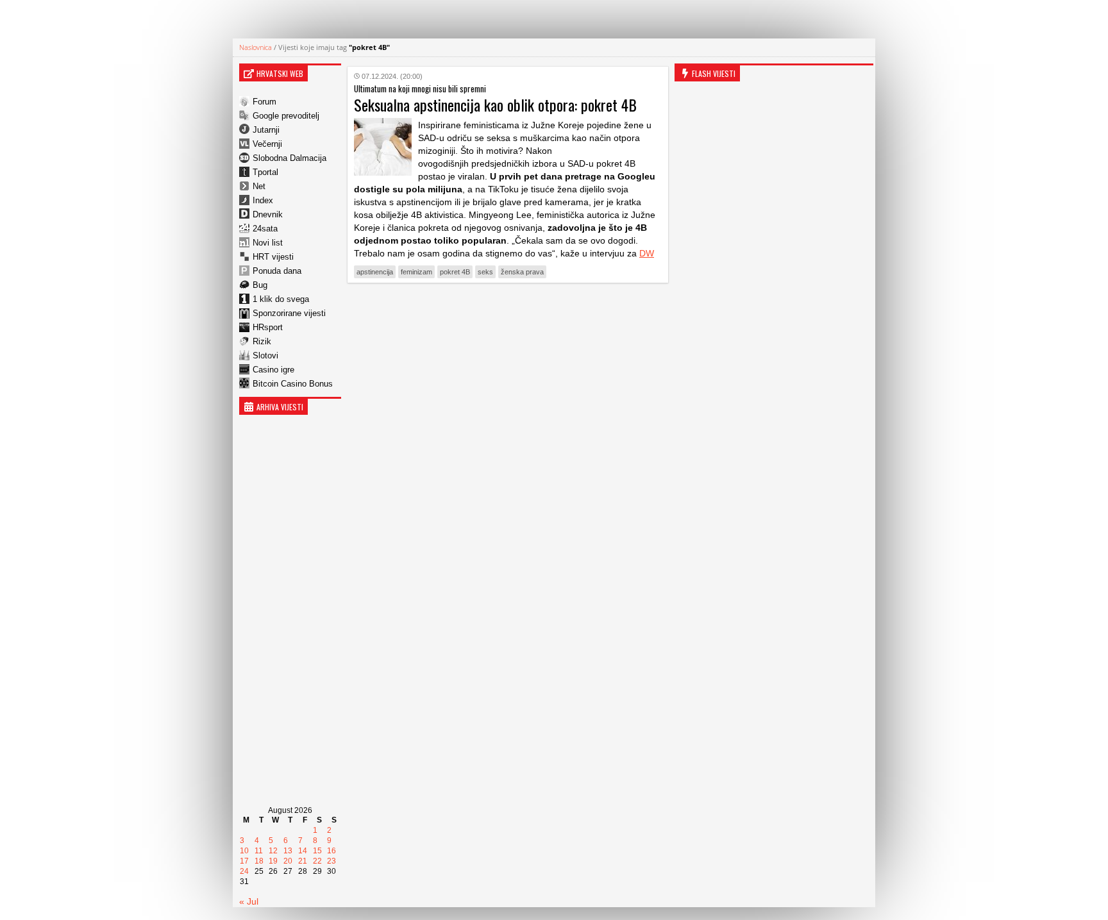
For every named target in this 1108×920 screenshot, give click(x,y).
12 (273, 850)
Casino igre (273, 369)
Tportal (265, 172)
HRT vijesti (273, 257)
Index (263, 200)
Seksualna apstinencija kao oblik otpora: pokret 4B (495, 104)
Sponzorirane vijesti (289, 313)
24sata (265, 228)
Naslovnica (255, 47)
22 (317, 861)
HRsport (268, 327)
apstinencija (375, 272)
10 (244, 850)
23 (331, 861)
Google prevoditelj (286, 116)
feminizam (416, 272)
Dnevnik (268, 214)
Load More (508, 312)
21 (302, 861)
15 (317, 850)
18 (259, 861)
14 (302, 850)
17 (244, 861)
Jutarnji (266, 130)
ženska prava (522, 272)
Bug (260, 285)
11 (259, 850)
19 (273, 861)
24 (244, 871)
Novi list (268, 242)
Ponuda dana (277, 271)
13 (287, 850)
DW (646, 253)
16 (331, 850)
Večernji (267, 144)
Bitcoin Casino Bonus (293, 384)
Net (259, 186)
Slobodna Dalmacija (289, 158)
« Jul (248, 901)
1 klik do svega (281, 299)
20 (287, 861)
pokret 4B (455, 272)
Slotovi (265, 355)
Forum (264, 101)
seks (485, 272)
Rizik (262, 341)
